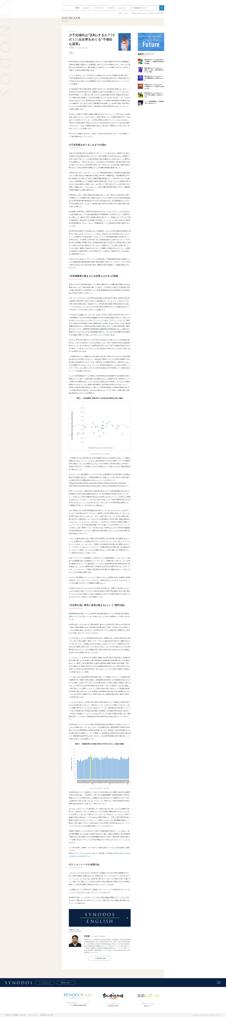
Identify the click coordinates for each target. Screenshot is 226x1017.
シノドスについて (45, 983)
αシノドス (122, 8)
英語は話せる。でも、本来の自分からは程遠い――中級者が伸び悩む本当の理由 (154, 61)
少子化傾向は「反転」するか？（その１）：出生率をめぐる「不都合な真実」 (147, 13)
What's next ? (65, 983)
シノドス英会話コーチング (137, 8)
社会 (71, 53)
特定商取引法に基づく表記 (46, 1015)
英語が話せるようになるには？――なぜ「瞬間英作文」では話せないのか (154, 78)
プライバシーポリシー (33, 1015)
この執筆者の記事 (100, 958)
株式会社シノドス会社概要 (11, 1015)
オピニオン (86, 8)
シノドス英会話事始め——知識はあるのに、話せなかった (154, 102)
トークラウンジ (98, 8)
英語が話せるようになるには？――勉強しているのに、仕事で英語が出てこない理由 (154, 70)
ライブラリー (111, 8)
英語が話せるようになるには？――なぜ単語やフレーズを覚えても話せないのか (154, 86)
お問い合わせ (23, 1015)
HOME (77, 8)
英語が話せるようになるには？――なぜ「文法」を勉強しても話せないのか (154, 95)
